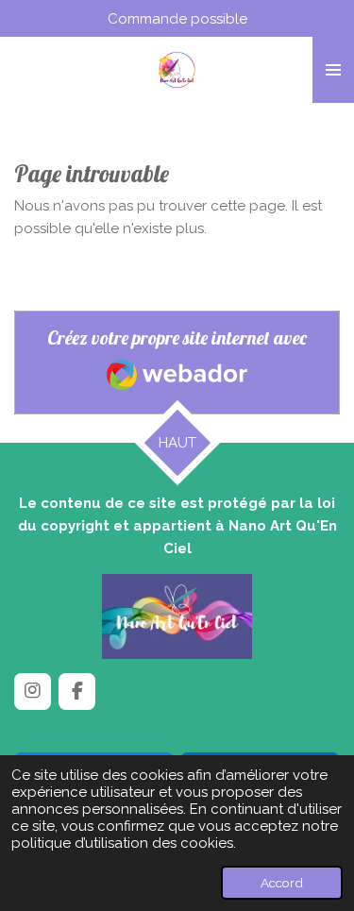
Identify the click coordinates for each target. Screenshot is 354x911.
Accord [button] (282, 882)
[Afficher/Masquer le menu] (333, 70)
